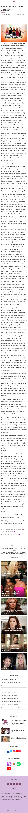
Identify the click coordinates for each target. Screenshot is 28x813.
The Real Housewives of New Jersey (10, 695)
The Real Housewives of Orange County (11, 701)
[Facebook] (8, 784)
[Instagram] (14, 784)
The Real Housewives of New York (9, 698)
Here (23, 529)
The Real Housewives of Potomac (9, 704)
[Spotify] (19, 762)
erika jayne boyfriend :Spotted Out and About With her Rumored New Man (18, 739)
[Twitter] (11, 784)
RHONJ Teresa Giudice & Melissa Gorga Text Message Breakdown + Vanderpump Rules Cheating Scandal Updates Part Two (18, 722)
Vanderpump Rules (6, 711)
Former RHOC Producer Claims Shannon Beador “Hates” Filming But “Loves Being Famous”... (13, 573)
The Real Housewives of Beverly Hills (10, 682)
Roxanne (9, 14)
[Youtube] (9, 767)
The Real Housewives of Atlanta (9, 679)
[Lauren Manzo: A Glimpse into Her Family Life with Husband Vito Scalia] (5, 731)
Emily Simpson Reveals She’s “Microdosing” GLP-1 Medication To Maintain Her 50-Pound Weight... (12, 646)
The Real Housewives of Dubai (8, 689)
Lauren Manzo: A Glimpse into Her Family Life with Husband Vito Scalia (19, 730)
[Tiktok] (17, 784)
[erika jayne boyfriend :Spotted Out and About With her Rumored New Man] (5, 739)
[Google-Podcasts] (14, 762)
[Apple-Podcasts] (9, 762)
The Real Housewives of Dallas (9, 685)
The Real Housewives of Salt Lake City (10, 707)
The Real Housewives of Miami (8, 692)
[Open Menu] (1, 2)
